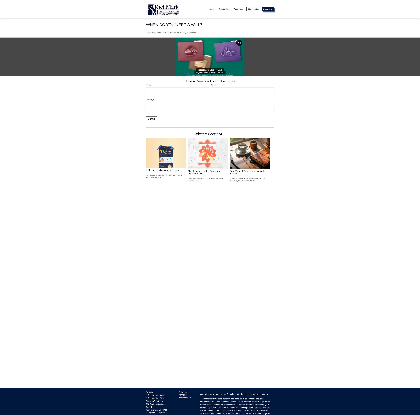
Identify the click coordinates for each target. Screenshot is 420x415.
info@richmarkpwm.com (156, 412)
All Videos (183, 395)
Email (213, 85)
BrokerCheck (262, 394)
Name (148, 85)
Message (150, 99)
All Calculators (185, 398)
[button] (212, 9)
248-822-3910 (158, 398)
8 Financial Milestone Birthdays (162, 170)
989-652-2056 (158, 395)
